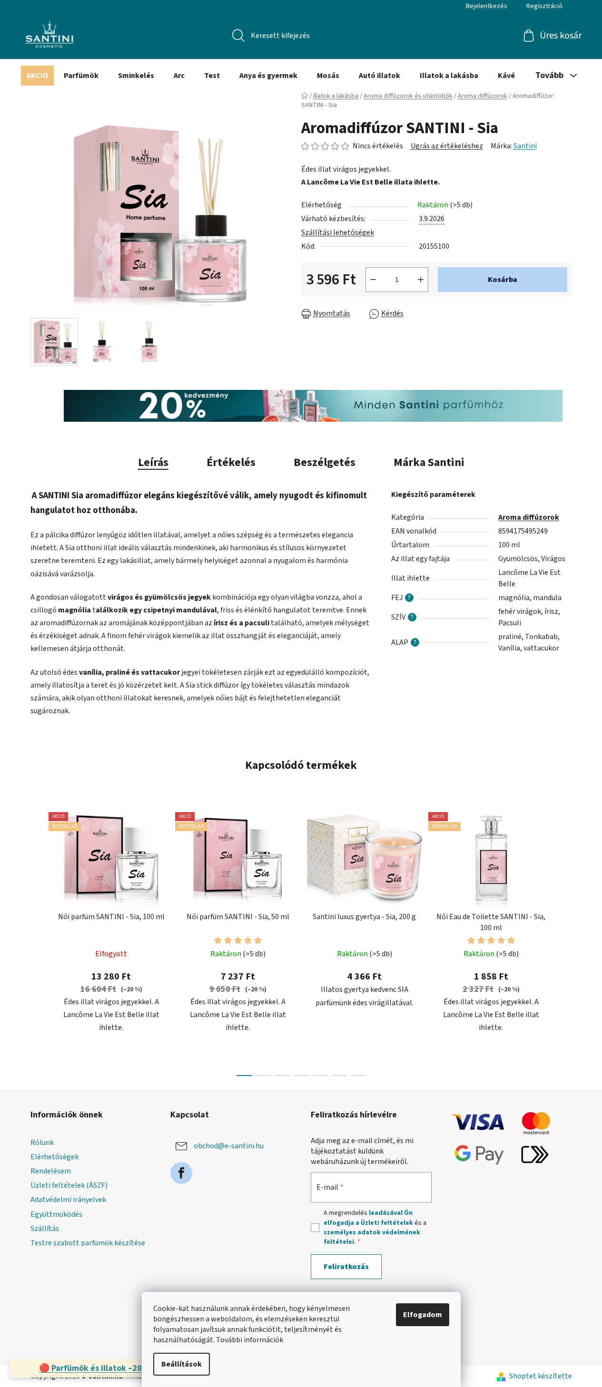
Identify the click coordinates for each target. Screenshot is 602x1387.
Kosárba (502, 279)
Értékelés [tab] (231, 462)
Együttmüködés (56, 1214)
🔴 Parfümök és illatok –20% (94, 1368)
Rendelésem (50, 1171)
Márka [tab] (429, 462)
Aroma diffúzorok (528, 517)
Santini (525, 146)
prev (38, 941)
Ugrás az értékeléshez (447, 146)
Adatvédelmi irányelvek (68, 1199)
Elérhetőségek (54, 1157)
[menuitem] (37, 76)
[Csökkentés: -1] (373, 279)
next (564, 941)
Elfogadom (422, 1314)
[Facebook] (181, 1173)
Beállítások (181, 1364)
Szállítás (44, 1228)
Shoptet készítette (540, 1376)
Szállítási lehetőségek (337, 232)
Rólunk (42, 1142)
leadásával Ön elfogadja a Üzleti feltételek (368, 1217)
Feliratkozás (346, 1266)
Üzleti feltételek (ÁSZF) (69, 1185)
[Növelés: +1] (421, 279)
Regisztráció (544, 6)
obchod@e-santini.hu (229, 1146)
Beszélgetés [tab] (324, 462)
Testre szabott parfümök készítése (87, 1243)
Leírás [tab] (153, 462)
